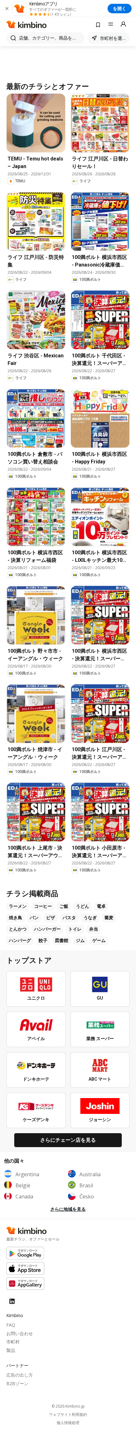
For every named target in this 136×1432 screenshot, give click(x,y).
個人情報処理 (68, 1422)
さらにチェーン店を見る (68, 1139)
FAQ (10, 1325)
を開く (119, 8)
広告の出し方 (19, 1375)
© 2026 (68, 1406)
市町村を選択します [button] (113, 38)
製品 (10, 1350)
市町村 (13, 1342)
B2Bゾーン (17, 1383)
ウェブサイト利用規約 (68, 1414)
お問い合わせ (19, 1333)
